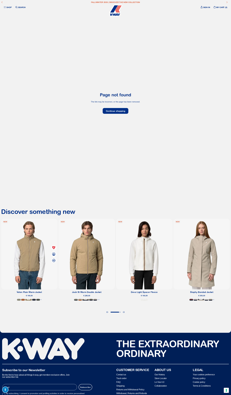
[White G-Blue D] (206, 300)
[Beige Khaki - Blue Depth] (85, 300)
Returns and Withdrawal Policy (130, 389)
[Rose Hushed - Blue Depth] (195, 300)
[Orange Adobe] (23, 300)
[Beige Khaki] (28, 300)
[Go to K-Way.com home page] (115, 11)
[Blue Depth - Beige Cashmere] (95, 300)
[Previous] (107, 312)
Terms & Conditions (202, 386)
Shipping (120, 386)
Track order (121, 378)
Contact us (121, 374)
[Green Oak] (19, 300)
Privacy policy (199, 378)
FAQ (118, 382)
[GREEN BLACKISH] (38, 300)
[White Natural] (144, 300)
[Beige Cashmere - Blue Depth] (201, 300)
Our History (160, 374)
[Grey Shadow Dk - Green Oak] (76, 300)
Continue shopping (115, 111)
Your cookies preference (204, 374)
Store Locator (161, 378)
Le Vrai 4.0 (159, 382)
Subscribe (85, 387)
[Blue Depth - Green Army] (91, 300)
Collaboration (161, 386)
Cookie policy (199, 382)
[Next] (123, 312)
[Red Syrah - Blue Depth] (191, 300)
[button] (5, 389)
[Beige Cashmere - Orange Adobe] (80, 300)
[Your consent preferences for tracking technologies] (226, 390)
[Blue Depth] (34, 300)
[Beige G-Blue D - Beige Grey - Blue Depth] (211, 300)
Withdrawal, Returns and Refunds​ (131, 393)
